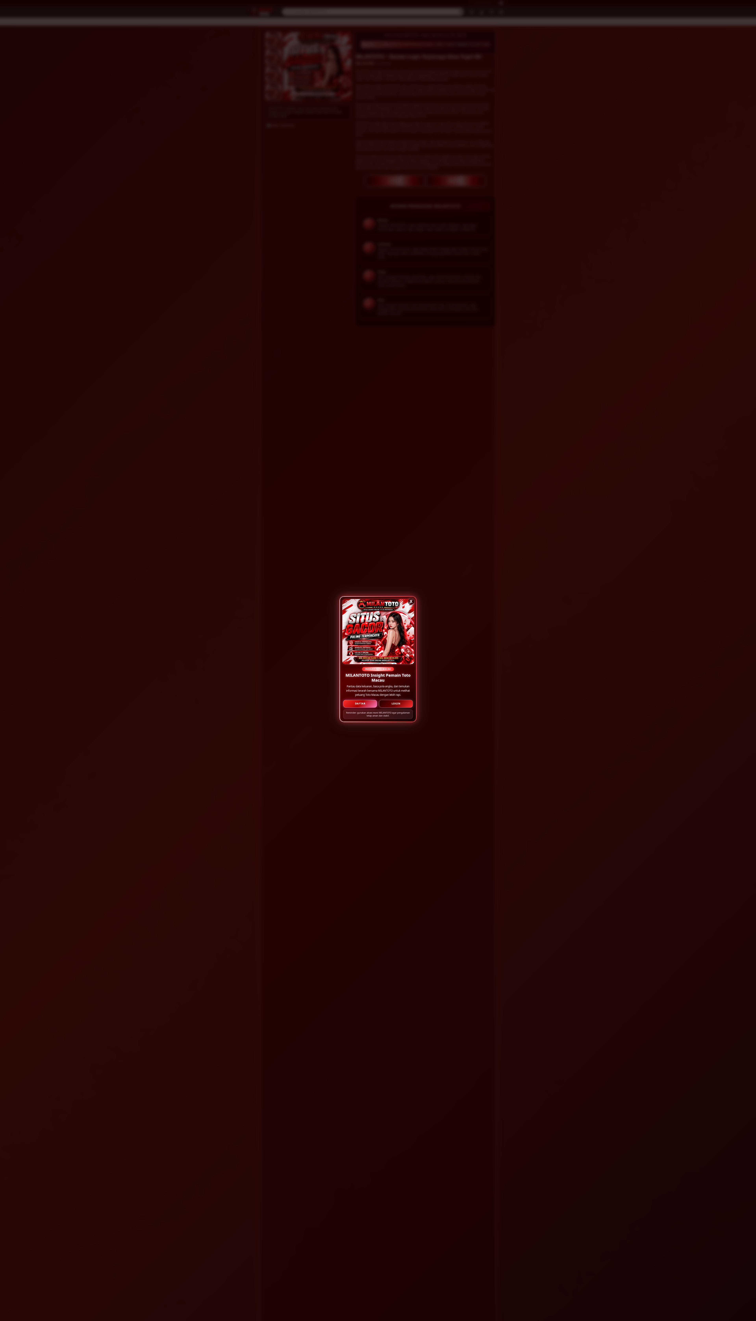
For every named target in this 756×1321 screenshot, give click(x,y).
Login (396, 704)
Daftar (360, 704)
